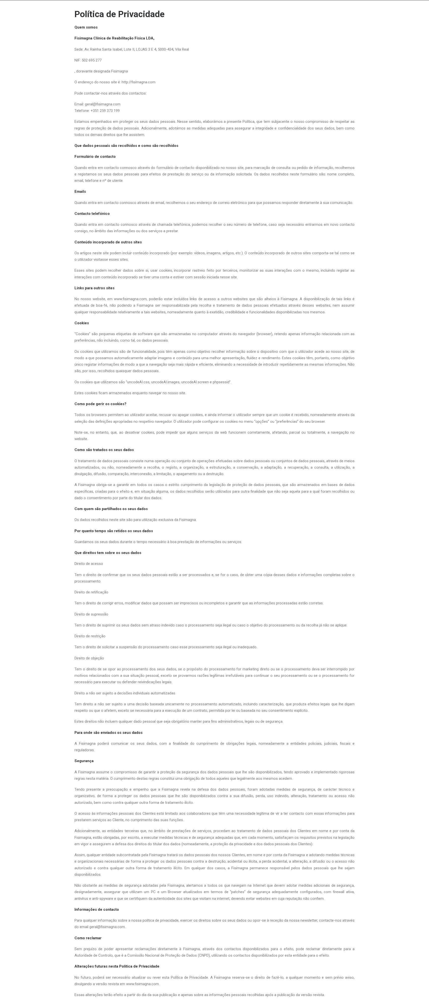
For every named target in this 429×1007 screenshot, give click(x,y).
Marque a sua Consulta (292, 20)
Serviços (223, 20)
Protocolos (250, 20)
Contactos (333, 20)
